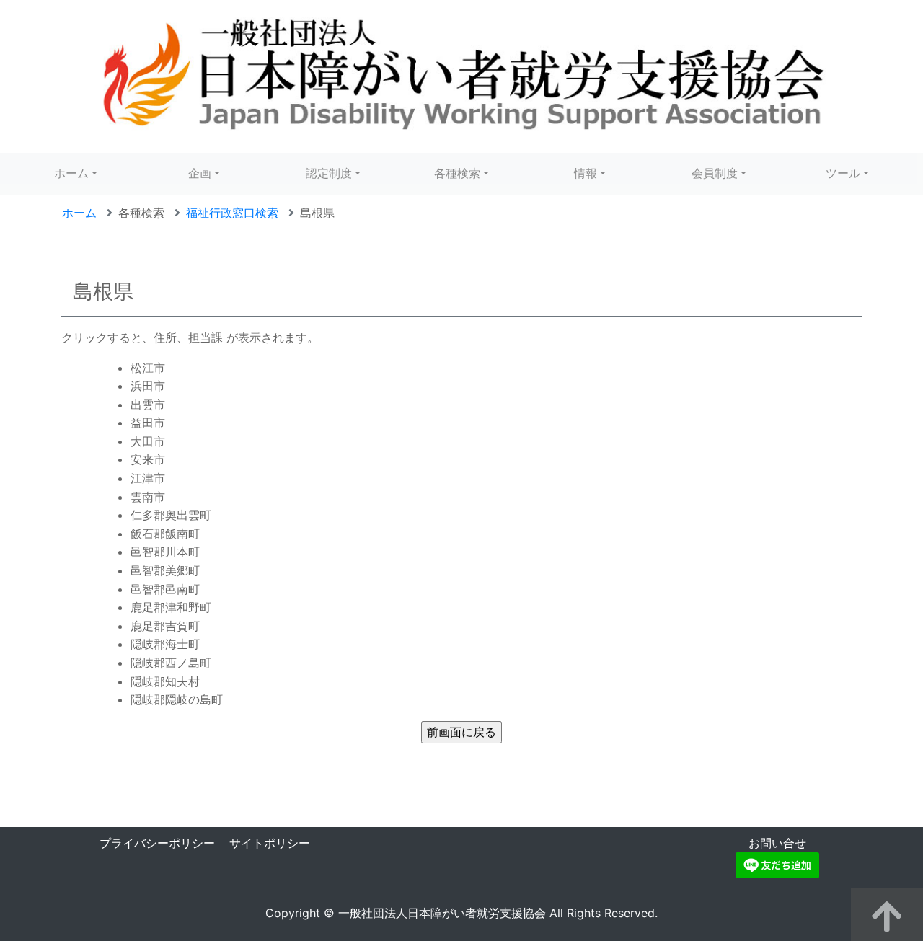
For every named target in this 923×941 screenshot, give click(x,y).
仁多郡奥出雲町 (171, 515)
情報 (585, 173)
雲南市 (148, 497)
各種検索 (457, 173)
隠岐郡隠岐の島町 (177, 699)
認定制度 (329, 173)
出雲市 (148, 404)
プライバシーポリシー (157, 843)
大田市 (148, 441)
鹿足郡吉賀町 (165, 626)
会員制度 (715, 173)
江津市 (148, 478)
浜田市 (148, 386)
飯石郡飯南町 (165, 533)
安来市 (148, 459)
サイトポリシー (269, 843)
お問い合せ (777, 843)
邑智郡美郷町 (165, 570)
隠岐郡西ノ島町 (171, 662)
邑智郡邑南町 (165, 589)
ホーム (71, 173)
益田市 (148, 422)
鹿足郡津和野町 (171, 607)
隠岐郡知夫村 (165, 681)
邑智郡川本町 (165, 551)
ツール (843, 173)
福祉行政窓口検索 (232, 213)
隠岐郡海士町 (165, 644)
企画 (199, 173)
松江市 (148, 368)
